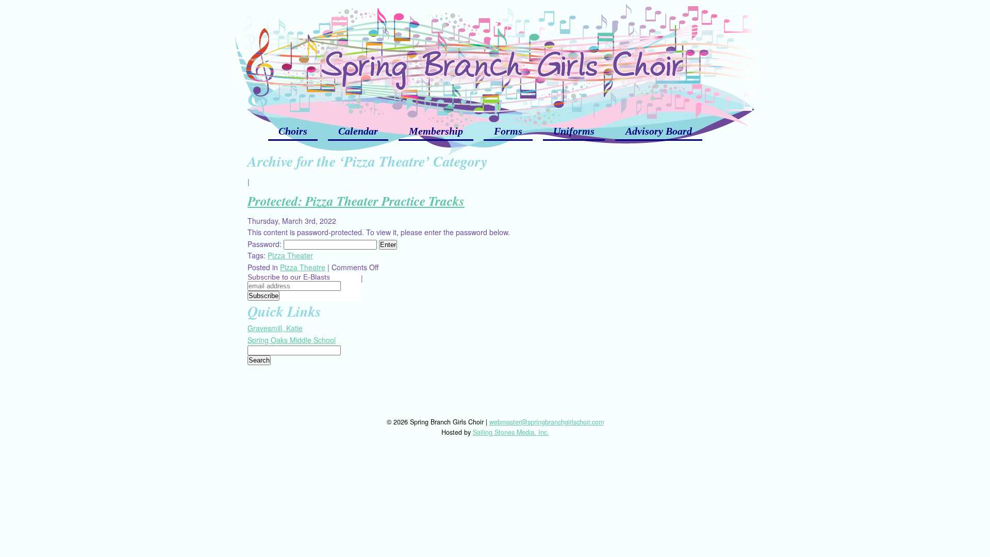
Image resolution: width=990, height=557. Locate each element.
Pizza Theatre (302, 267)
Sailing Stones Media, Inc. (511, 432)
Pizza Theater (290, 255)
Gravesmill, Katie (275, 328)
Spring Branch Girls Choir (495, 56)
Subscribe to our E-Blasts (289, 277)
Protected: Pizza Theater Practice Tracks (356, 201)
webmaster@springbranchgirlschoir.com (546, 422)
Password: (266, 244)
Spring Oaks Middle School (292, 340)
